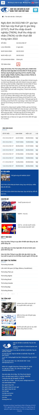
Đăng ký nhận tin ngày (15, 2)
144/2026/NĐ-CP (8, 166)
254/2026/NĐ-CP (8, 146)
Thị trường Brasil (6, 279)
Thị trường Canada (7, 283)
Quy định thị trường (8, 260)
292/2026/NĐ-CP (8, 138)
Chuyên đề (5, 199)
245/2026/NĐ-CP (8, 154)
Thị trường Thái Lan (7, 272)
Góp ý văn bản (6, 237)
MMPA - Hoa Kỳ (23, 214)
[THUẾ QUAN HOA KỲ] (9, 206)
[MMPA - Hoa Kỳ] (9, 218)
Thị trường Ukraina (7, 290)
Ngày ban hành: (6, 51)
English (36, 2)
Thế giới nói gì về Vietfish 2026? (20, 175)
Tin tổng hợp (6, 299)
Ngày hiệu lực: (6, 55)
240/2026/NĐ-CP (8, 150)
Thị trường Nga (5, 287)
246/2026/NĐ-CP (8, 158)
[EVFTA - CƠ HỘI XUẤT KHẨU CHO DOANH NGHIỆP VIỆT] (9, 229)
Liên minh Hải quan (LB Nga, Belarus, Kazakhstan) (16, 268)
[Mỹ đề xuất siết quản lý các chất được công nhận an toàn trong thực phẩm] (9, 331)
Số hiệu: (3, 43)
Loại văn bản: (5, 47)
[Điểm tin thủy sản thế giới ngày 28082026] (9, 319)
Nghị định (20, 47)
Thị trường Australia (7, 264)
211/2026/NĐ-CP (8, 162)
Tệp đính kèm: (6, 64)
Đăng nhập (27, 2)
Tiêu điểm (6, 172)
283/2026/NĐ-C (8, 142)
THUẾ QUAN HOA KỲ (24, 202)
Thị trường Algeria (6, 276)
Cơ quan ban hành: (8, 59)
